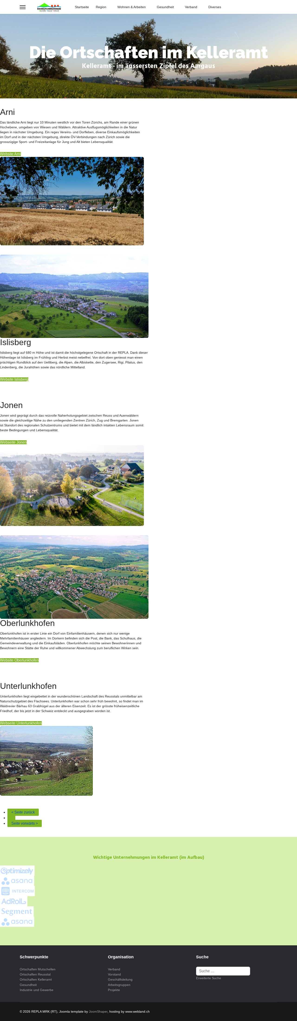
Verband (191, 7)
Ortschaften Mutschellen (37, 969)
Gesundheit (165, 7)
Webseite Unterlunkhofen (21, 723)
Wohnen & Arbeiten (131, 7)
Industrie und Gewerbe (36, 990)
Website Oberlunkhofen (19, 660)
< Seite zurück (23, 812)
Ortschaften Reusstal (35, 974)
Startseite (82, 7)
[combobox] (223, 971)
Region (101, 7)
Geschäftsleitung (120, 979)
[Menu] (23, 7)
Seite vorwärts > (24, 823)
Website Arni (10, 154)
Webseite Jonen (13, 442)
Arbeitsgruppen (119, 985)
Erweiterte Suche (208, 978)
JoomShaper (98, 1011)
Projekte (114, 990)
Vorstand (114, 974)
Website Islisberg (14, 379)
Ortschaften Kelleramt (36, 979)
